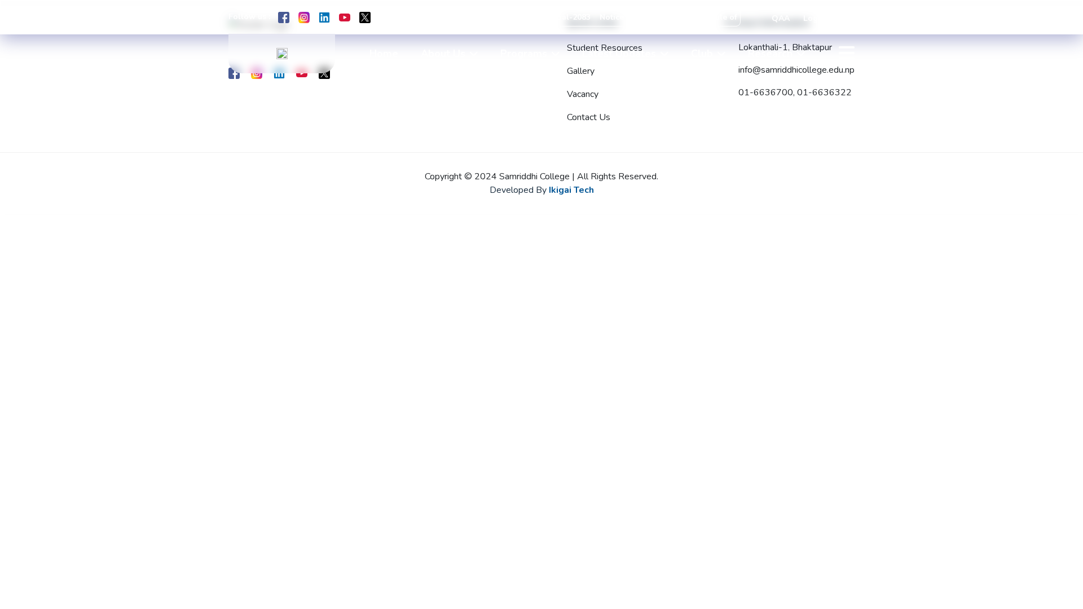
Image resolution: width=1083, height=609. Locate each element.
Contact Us (588, 117)
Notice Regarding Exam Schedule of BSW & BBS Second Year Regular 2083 (731, 17)
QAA (781, 18)
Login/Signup (829, 18)
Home (383, 53)
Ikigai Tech (571, 190)
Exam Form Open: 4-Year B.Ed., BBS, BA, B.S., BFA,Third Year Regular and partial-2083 (417, 17)
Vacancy (582, 94)
